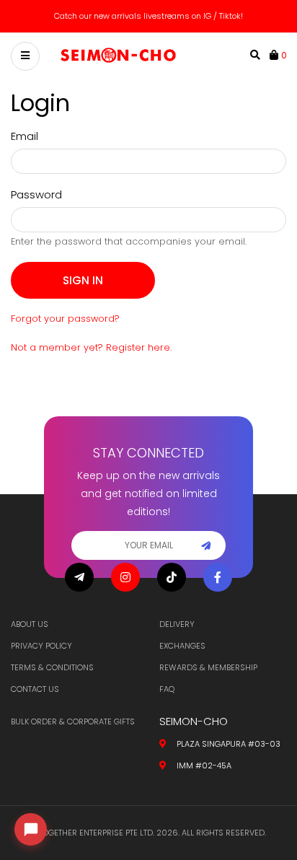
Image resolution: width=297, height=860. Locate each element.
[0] (275, 55)
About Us (29, 624)
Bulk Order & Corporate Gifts (73, 721)
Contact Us (35, 689)
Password (36, 194)
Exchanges (182, 645)
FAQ (166, 689)
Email (24, 136)
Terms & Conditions (52, 667)
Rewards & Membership (208, 667)
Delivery (177, 624)
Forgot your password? (65, 318)
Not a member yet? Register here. (91, 347)
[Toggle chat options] (30, 829)
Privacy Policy (41, 645)
